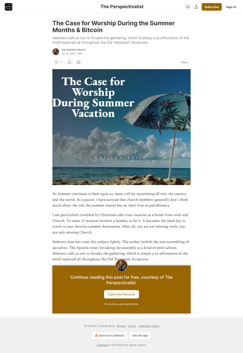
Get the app (140, 335)
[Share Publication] (196, 7)
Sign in (231, 7)
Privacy (121, 326)
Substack (102, 345)
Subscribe (212, 7)
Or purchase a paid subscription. (121, 304)
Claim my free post (121, 294)
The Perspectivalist (74, 49)
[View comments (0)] (69, 62)
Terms (132, 326)
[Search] (188, 7)
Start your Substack (112, 335)
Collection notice (148, 326)
